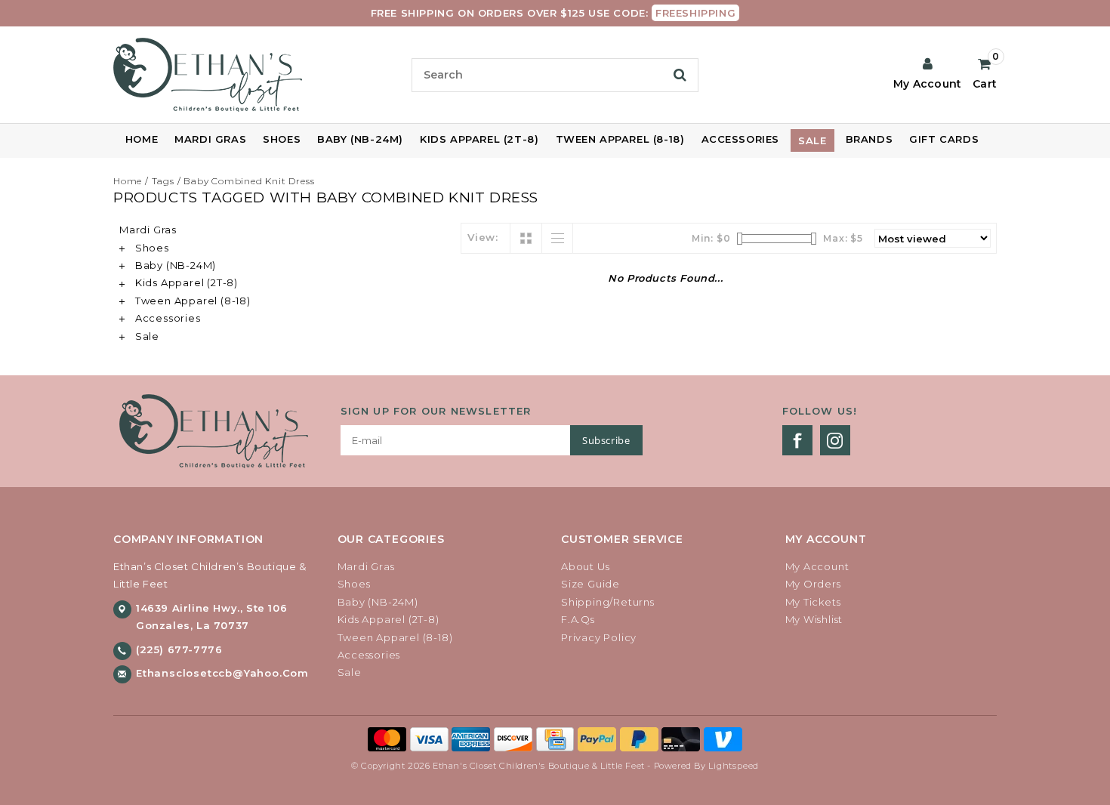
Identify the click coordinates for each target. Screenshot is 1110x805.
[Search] (680, 75)
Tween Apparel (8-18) (620, 139)
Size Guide (590, 584)
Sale (812, 140)
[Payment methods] (389, 739)
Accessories (740, 139)
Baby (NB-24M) (360, 139)
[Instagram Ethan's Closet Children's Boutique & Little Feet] (835, 440)
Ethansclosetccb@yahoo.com (222, 673)
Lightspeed (733, 765)
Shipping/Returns (608, 602)
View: (482, 237)
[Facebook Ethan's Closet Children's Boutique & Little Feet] (797, 440)
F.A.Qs (578, 619)
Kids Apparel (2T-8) (479, 139)
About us (585, 566)
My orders (813, 584)
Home (141, 139)
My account (817, 566)
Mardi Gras (210, 139)
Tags (163, 181)
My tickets (813, 602)
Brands (869, 139)
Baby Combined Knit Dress (248, 181)
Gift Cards (944, 139)
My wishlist (814, 619)
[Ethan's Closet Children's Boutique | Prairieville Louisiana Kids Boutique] (256, 75)
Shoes (282, 139)
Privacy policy (599, 637)
